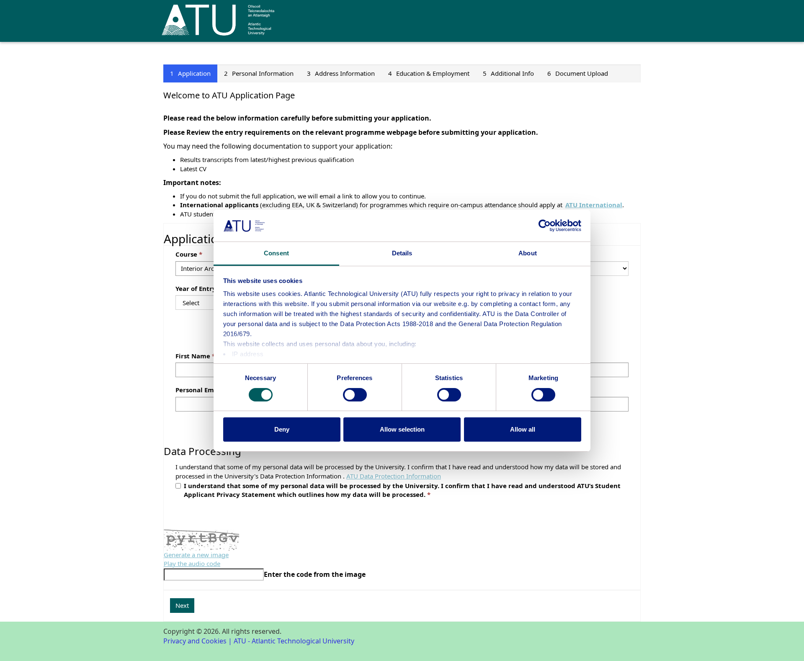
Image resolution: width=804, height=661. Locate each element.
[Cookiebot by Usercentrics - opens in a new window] (544, 225)
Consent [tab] (276, 253)
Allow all (522, 429)
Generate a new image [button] (196, 554)
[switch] (355, 394)
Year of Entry (195, 288)
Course (186, 254)
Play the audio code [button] (192, 563)
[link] (393, 476)
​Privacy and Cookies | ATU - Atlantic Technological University (258, 641)
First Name (192, 356)
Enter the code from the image (315, 574)
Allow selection (402, 429)
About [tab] (527, 253)
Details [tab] (402, 253)
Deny (281, 429)
